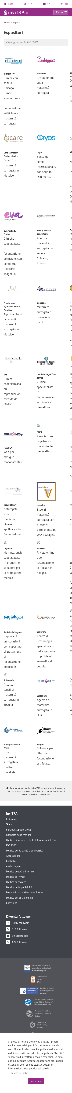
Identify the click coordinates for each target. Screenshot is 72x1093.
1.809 (10, 4)
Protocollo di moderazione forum (24, 892)
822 (66, 4)
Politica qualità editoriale (20, 871)
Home (7, 22)
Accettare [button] (36, 1081)
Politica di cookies (16, 882)
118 (30, 4)
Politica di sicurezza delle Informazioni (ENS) (31, 840)
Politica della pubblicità (19, 887)
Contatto (11, 861)
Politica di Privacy (15, 876)
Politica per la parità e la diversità (24, 850)
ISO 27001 (12, 845)
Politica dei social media (19, 897)
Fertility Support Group (18, 829)
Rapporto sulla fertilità (18, 835)
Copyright (11, 903)
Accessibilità (13, 855)
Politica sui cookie (19, 1073)
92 (48, 4)
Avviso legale (13, 866)
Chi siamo (11, 819)
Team (9, 824)
